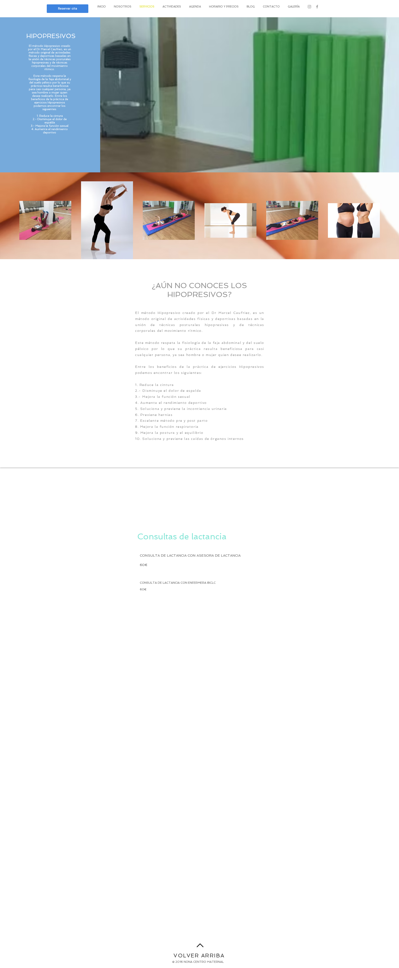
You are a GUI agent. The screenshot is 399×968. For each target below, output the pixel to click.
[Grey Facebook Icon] (317, 6)
